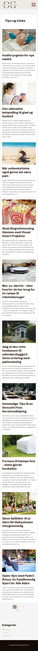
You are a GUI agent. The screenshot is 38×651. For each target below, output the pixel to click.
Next (19, 610)
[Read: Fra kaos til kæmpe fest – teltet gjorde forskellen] (19, 446)
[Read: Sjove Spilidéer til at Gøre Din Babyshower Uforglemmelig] (19, 503)
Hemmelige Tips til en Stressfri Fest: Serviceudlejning (17, 407)
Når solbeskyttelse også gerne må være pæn (16, 172)
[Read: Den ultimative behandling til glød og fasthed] (19, 94)
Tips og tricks (6, 636)
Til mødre (5, 632)
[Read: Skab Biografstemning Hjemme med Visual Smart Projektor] (19, 212)
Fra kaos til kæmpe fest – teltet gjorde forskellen (18, 464)
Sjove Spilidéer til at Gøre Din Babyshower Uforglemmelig (17, 522)
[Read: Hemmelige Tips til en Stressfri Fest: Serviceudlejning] (19, 391)
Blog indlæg (6, 629)
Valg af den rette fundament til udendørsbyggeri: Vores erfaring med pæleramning (16, 354)
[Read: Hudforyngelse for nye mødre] (19, 40)
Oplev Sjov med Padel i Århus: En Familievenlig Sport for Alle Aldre (18, 579)
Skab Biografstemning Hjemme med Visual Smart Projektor (18, 232)
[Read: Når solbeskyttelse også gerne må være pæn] (19, 153)
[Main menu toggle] (34, 5)
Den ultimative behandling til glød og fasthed (17, 112)
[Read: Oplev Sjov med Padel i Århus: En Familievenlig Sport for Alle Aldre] (19, 560)
